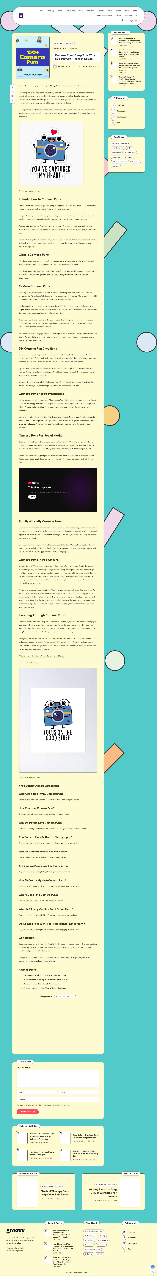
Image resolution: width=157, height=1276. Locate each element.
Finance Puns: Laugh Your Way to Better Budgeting (45, 988)
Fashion (109, 11)
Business (100, 11)
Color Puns (131, 153)
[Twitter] (127, 20)
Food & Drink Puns (121, 162)
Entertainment (70, 11)
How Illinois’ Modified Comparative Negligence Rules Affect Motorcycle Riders (129, 53)
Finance (118, 11)
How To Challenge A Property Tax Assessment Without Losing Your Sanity (130, 40)
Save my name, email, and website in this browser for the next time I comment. (45, 1105)
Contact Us (128, 15)
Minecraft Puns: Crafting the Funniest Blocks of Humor (46, 979)
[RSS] (136, 20)
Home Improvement (104, 15)
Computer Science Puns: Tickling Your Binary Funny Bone (85, 1153)
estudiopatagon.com (16, 1251)
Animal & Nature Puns (122, 143)
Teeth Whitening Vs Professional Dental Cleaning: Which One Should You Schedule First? (130, 80)
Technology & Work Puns (64, 43)
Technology (50, 11)
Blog (130, 148)
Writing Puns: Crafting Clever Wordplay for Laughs (45, 975)
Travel (80, 11)
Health (134, 11)
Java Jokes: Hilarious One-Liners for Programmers (86, 1136)
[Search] (136, 15)
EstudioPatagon (85, 1272)
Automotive (90, 11)
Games (126, 11)
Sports (59, 11)
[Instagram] (131, 20)
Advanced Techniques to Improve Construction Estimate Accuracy (42, 1136)
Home (40, 11)
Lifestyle (118, 15)
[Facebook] (122, 20)
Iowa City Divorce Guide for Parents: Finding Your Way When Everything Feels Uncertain (130, 66)
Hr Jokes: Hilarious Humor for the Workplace (42, 1153)
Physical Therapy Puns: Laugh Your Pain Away (43, 984)
